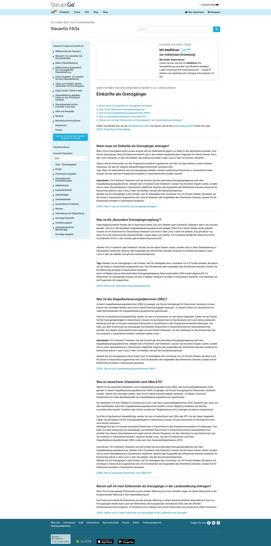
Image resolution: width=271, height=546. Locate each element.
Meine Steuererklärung (66, 63)
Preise (77, 12)
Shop (105, 12)
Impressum (60, 125)
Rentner (59, 208)
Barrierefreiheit (111, 522)
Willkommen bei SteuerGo (68, 51)
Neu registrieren (196, 12)
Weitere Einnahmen (127, 88)
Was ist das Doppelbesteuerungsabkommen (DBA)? (125, 113)
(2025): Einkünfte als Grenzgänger (113, 129)
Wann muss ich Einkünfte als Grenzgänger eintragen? (125, 105)
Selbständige (61, 194)
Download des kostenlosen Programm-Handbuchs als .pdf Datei (70, 137)
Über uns (55, 522)
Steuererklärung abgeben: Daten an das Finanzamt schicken (68, 97)
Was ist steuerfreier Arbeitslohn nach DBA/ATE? (123, 116)
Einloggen (215, 12)
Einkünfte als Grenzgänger (158, 88)
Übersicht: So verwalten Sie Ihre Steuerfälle (68, 57)
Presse (58, 130)
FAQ (87, 12)
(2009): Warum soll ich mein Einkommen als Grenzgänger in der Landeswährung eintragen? (141, 512)
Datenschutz (93, 522)
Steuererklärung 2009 (138, 126)
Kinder (58, 169)
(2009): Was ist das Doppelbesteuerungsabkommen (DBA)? (126, 368)
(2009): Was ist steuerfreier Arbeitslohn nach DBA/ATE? (124, 473)
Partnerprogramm (152, 522)
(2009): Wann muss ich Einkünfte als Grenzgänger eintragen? (126, 206)
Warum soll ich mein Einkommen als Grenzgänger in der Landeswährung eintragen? (141, 120)
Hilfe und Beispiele (64, 111)
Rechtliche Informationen (67, 120)
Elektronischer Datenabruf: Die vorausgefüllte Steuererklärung (68, 69)
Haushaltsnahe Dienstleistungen (63, 179)
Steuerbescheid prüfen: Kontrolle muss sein (66, 105)
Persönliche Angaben (65, 173)
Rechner (59, 116)
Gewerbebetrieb (63, 199)
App (53, 12)
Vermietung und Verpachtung (69, 213)
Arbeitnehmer (105, 88)
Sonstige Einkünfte (64, 218)
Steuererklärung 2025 (183, 126)
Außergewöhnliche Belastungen (64, 228)
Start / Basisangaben (66, 164)
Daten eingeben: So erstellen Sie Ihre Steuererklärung (69, 77)
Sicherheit (64, 12)
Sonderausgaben (63, 222)
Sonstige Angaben (64, 234)
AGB (81, 522)
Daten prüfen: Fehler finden (68, 90)
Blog (96, 12)
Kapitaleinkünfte (63, 190)
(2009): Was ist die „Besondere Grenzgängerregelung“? (123, 286)
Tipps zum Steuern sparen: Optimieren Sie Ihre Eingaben (69, 84)
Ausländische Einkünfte (67, 204)
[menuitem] (209, 5)
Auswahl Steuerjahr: (63, 153)
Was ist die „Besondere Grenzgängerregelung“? (122, 109)
